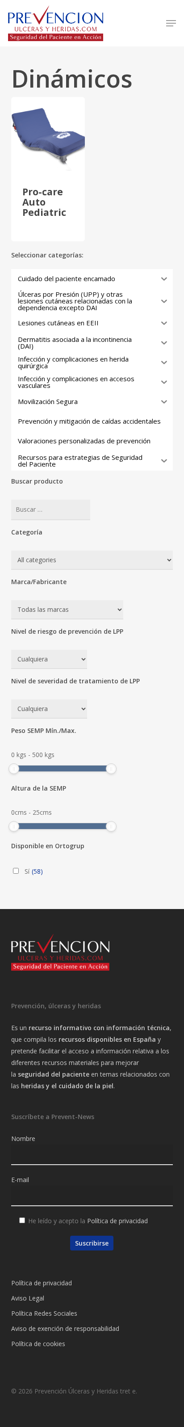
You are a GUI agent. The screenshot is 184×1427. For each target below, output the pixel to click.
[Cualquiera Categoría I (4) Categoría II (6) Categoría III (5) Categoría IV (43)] (49, 709)
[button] (171, 23)
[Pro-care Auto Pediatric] (48, 134)
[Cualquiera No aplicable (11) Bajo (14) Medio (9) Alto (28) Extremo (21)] (49, 659)
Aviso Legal (27, 1298)
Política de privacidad (117, 1221)
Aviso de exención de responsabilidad (65, 1328)
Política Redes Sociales (44, 1313)
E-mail (20, 1179)
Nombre (23, 1138)
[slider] (13, 768)
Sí (34, 871)
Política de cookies (38, 1343)
